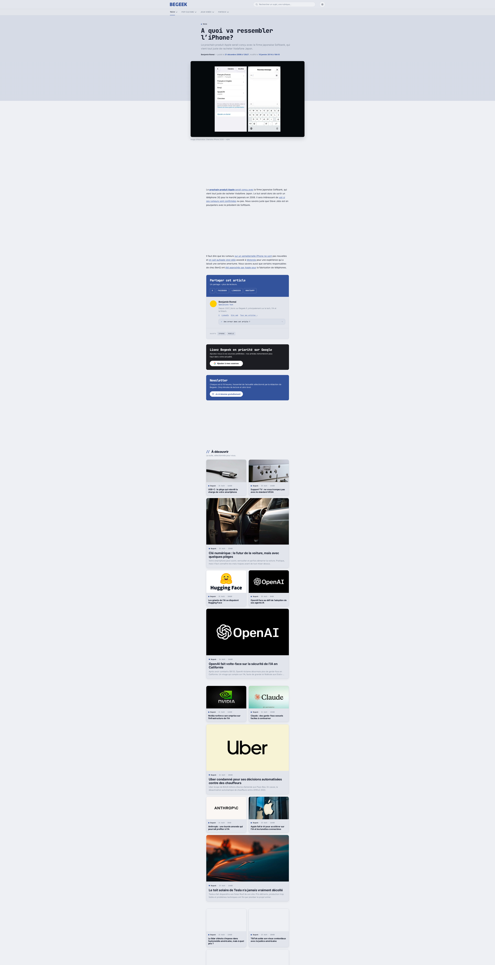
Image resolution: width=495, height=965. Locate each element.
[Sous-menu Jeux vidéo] (213, 12)
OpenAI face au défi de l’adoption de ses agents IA (269, 601)
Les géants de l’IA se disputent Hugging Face (223, 601)
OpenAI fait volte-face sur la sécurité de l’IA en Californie (243, 665)
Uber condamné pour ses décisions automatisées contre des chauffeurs (245, 781)
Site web (234, 315)
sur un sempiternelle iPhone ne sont (253, 256)
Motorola (251, 260)
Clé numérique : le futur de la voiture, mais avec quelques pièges (244, 555)
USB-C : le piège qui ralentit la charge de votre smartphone (223, 490)
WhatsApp (250, 290)
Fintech (222, 12)
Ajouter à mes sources (228, 363)
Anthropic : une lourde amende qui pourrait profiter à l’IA (225, 827)
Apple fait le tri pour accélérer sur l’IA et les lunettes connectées (267, 827)
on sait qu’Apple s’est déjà (222, 260)
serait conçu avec (231, 189)
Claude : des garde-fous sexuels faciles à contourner (267, 717)
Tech (172, 12)
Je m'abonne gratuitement (228, 394)
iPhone (222, 333)
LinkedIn (236, 290)
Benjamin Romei (208, 54)
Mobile (231, 333)
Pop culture (188, 12)
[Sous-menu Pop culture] (195, 12)
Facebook (222, 290)
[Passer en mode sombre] (322, 4)
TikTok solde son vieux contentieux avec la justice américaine (268, 939)
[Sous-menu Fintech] (228, 12)
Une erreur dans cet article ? (237, 322)
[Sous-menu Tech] (176, 12)
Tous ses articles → (248, 315)
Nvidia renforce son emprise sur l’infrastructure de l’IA (224, 717)
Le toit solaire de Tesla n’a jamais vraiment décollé (246, 890)
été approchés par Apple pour (240, 267)
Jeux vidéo (206, 12)
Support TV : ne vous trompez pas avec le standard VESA (268, 490)
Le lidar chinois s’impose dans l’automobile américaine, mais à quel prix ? (226, 941)
